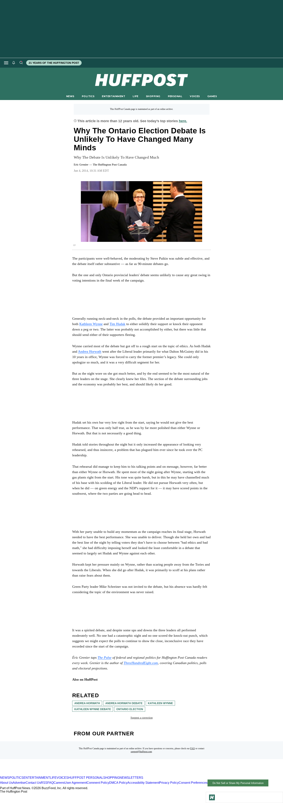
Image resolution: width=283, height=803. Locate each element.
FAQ (192, 748)
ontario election (129, 709)
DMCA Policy (118, 783)
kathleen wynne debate (92, 709)
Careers (59, 783)
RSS (44, 783)
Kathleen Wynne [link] (91, 324)
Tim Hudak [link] (117, 324)
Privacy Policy (169, 783)
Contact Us (33, 783)
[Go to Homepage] (212, 797)
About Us (6, 783)
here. (183, 121)
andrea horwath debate (123, 703)
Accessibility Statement (143, 783)
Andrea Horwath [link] (89, 351)
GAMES (212, 96)
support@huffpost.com (141, 751)
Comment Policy (98, 783)
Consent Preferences (193, 783)
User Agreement (75, 783)
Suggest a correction (142, 717)
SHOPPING (153, 96)
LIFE (135, 96)
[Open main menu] (6, 63)
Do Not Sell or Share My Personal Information (238, 783)
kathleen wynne (160, 703)
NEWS (70, 96)
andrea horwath (87, 703)
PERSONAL (175, 96)
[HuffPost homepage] (49, 774)
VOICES (195, 96)
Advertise (19, 783)
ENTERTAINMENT (113, 96)
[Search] (21, 62)
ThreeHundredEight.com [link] (141, 663)
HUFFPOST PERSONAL (85, 777)
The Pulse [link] (104, 657)
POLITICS (88, 96)
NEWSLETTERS (131, 777)
